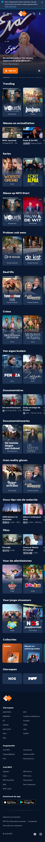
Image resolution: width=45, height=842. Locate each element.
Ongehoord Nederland (31, 716)
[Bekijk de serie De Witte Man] (33, 439)
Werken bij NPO (28, 754)
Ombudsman (28, 780)
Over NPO (6, 750)
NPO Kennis (27, 771)
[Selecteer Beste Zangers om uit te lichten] (22, 76)
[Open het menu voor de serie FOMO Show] (20, 278)
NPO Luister (7, 789)
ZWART (26, 733)
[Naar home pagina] (22, 13)
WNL (25, 729)
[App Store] (10, 802)
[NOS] (12, 678)
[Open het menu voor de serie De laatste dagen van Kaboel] (20, 427)
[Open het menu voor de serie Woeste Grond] (20, 160)
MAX (4, 733)
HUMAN (6, 725)
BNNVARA (6, 716)
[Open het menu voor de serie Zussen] (40, 357)
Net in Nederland (29, 784)
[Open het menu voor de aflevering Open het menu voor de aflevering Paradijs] (19, 536)
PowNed (26, 721)
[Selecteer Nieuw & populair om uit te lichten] (38, 76)
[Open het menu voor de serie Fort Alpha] (40, 160)
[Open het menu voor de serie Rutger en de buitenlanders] (20, 466)
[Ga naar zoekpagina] (34, 13)
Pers (4, 759)
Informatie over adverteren (12, 826)
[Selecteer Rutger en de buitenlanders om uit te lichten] (30, 76)
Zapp (5, 776)
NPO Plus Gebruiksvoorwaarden (14, 821)
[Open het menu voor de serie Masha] (40, 567)
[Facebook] (34, 834)
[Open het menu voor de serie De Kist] (40, 238)
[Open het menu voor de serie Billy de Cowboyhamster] (20, 567)
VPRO (25, 725)
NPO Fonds (27, 776)
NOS (4, 738)
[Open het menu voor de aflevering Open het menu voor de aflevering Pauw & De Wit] (40, 129)
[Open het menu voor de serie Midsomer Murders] (40, 317)
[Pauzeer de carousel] (39, 71)
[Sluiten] (42, 2)
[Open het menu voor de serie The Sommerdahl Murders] (20, 317)
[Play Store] (27, 802)
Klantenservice (28, 759)
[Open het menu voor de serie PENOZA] (20, 357)
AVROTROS (7, 712)
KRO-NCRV (7, 729)
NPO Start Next (8, 780)
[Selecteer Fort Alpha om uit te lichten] (14, 76)
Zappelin (6, 771)
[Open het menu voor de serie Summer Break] (20, 606)
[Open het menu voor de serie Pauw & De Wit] (40, 199)
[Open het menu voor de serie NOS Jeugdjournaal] (40, 606)
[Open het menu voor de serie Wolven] (20, 90)
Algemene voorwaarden (11, 817)
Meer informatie (10, 6)
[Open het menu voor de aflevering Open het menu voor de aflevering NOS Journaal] (19, 129)
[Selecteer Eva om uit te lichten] (6, 76)
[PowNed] (33, 678)
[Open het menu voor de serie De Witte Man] (40, 427)
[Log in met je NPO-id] (40, 13)
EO (4, 721)
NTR (24, 712)
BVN (4, 784)
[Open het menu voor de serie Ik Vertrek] (20, 238)
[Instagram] (40, 834)
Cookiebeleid (32, 821)
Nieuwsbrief (27, 750)
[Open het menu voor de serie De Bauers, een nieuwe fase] (40, 278)
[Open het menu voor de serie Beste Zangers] (40, 90)
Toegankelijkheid (9, 754)
